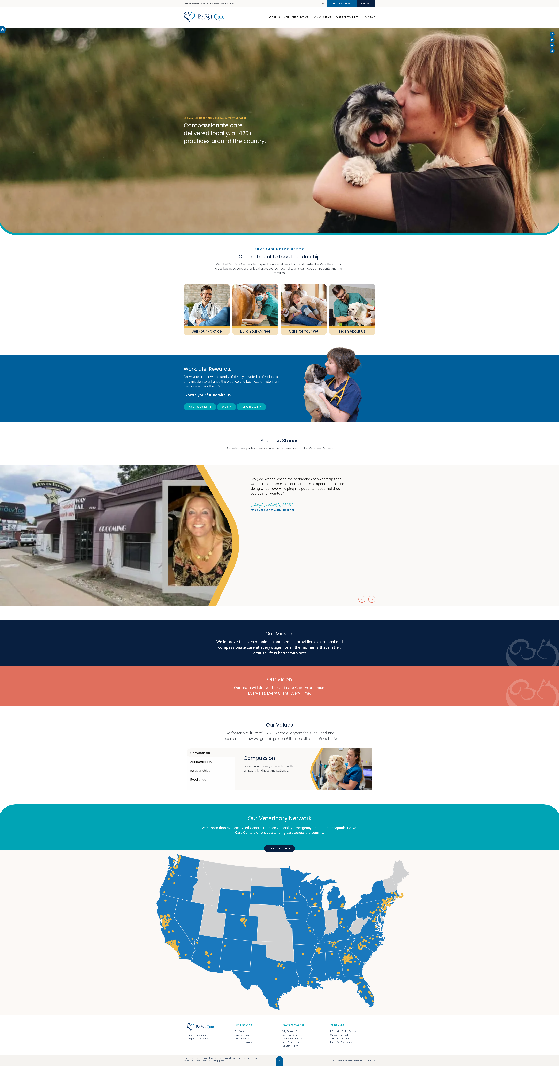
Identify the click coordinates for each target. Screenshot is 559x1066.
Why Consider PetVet (291, 1031)
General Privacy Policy (192, 1058)
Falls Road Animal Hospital (268, 506)
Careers (366, 3)
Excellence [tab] (198, 779)
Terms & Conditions (203, 1061)
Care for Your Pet (303, 331)
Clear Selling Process (292, 1038)
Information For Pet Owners (343, 1031)
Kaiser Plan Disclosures (341, 1042)
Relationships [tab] (200, 771)
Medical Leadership (243, 1038)
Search (223, 1061)
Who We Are (240, 1031)
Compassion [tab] (200, 753)
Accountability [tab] (201, 762)
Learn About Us (352, 331)
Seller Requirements (291, 1042)
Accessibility (188, 1061)
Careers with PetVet (339, 1035)
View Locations (278, 848)
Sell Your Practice (296, 17)
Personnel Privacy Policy (211, 1058)
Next (371, 599)
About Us (274, 17)
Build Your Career (255, 331)
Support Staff (249, 407)
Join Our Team (322, 17)
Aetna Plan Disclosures (341, 1038)
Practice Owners (341, 3)
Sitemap (215, 1061)
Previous (361, 599)
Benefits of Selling (290, 1035)
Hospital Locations (243, 1042)
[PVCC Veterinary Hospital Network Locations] (279, 932)
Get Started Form (290, 1046)
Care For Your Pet (347, 17)
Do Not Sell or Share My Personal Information (240, 1058)
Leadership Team (242, 1035)
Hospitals (369, 17)
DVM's (225, 407)
